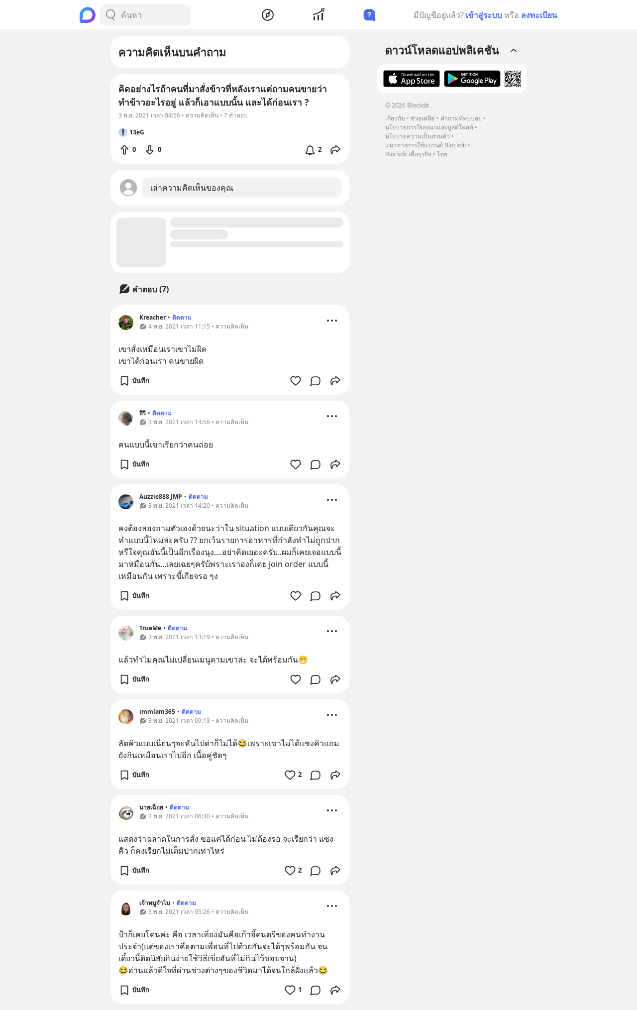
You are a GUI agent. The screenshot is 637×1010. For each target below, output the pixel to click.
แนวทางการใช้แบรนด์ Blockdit (425, 145)
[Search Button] (110, 14)
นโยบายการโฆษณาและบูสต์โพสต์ (429, 127)
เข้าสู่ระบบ (484, 14)
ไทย (442, 154)
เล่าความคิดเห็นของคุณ (191, 187)
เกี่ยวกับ (395, 118)
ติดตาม (182, 317)
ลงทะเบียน (539, 14)
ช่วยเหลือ (422, 118)
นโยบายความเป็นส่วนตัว (417, 136)
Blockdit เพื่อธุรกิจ (408, 154)
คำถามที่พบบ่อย (461, 118)
